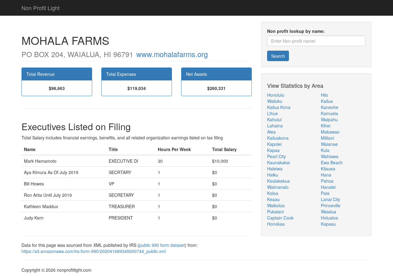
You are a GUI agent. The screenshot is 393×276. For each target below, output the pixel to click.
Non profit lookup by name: (296, 31)
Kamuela (329, 113)
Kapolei (274, 144)
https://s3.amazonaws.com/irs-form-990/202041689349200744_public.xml (93, 251)
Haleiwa (274, 168)
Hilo (324, 95)
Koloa (272, 193)
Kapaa (273, 150)
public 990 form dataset (162, 245)
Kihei (325, 125)
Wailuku (274, 101)
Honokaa (276, 224)
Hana (326, 175)
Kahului (274, 119)
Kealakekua (278, 181)
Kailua (327, 101)
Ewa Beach (332, 162)
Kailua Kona (278, 107)
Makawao (330, 132)
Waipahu (329, 119)
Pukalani (275, 211)
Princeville (330, 205)
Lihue (272, 113)
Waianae (329, 144)
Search (278, 56)
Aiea (271, 132)
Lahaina (275, 125)
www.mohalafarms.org (172, 54)
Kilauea (328, 168)
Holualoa (329, 218)
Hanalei (328, 187)
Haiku (272, 175)
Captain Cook (280, 218)
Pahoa (327, 181)
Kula (325, 150)
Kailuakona (278, 138)
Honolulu (275, 95)
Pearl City (276, 156)
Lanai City (330, 199)
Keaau (273, 199)
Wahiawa (329, 156)
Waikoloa (276, 205)
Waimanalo (278, 187)
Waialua (328, 211)
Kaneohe (329, 107)
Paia (325, 193)
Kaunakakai (278, 162)
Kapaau (328, 224)
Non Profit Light (40, 8)
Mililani (327, 138)
